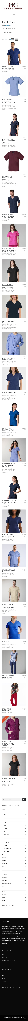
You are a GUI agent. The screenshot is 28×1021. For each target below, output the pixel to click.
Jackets (5, 822)
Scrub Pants (6, 837)
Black (8, 104)
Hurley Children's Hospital (8, 869)
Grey (13, 105)
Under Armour (7, 851)
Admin (3, 809)
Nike (5, 825)
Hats (5, 820)
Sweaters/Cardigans (8, 842)
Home (3, 973)
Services (4, 981)
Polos (5, 831)
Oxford (5, 828)
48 (8, 25)
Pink (3, 108)
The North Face (7, 848)
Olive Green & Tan (11, 70)
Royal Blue (7, 108)
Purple (3, 471)
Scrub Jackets (8, 362)
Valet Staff (4, 613)
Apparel (4, 70)
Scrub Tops (5, 71)
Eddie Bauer (5, 863)
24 (7, 25)
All (10, 25)
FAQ (3, 975)
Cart (3, 954)
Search (24, 799)
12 (5, 25)
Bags (5, 814)
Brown (11, 104)
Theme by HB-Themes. (20, 1019)
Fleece (5, 817)
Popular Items (5, 889)
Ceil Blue (9, 105)
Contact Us (4, 963)
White (3, 109)
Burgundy (4, 105)
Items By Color (5, 872)
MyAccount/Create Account (8, 960)
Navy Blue (4, 106)
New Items (4, 880)
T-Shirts (5, 845)
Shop (3, 978)
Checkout (4, 957)
